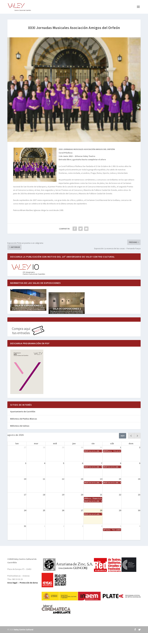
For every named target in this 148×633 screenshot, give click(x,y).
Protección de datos (29, 582)
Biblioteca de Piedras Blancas (23, 418)
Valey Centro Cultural (23, 629)
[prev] (131, 436)
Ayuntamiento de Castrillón (22, 411)
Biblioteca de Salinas (19, 425)
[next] (137, 436)
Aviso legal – (13, 582)
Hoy (122, 435)
